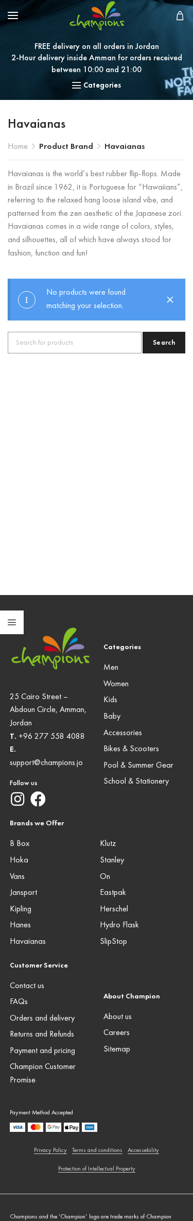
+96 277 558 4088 (52, 737)
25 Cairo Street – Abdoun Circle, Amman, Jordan (48, 710)
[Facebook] (38, 799)
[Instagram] (17, 799)
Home (18, 147)
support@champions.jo (46, 763)
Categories (102, 85)
